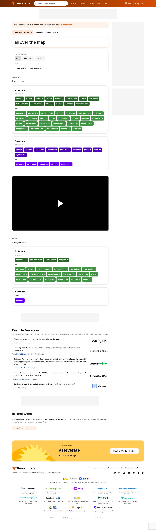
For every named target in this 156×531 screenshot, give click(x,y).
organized (44, 164)
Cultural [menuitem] (91, 3)
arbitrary (29, 99)
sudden (19, 123)
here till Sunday (60, 269)
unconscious (45, 123)
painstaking (64, 150)
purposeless (63, 118)
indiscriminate (37, 104)
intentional (31, 164)
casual (49, 99)
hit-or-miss (20, 118)
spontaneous (97, 118)
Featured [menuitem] (74, 3)
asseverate (69, 450)
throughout (49, 279)
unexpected (73, 123)
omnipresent (50, 260)
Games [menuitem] (82, 3)
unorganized (21, 129)
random (59, 104)
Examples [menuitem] (39, 32)
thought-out (66, 164)
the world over (36, 279)
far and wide (21, 260)
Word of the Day (65, 446)
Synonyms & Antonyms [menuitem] (22, 32)
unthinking (65, 129)
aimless (19, 99)
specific (97, 150)
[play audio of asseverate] (60, 455)
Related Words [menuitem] (52, 32)
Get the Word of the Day (124, 451)
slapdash (69, 104)
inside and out (69, 274)
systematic (20, 155)
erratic (83, 99)
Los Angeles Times (22, 379)
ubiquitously (63, 279)
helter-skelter (22, 104)
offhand (49, 104)
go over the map (65, 25)
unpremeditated (36, 129)
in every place (54, 274)
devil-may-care (84, 113)
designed (20, 164)
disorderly (98, 113)
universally (75, 279)
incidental (33, 118)
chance (60, 113)
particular (77, 150)
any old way (33, 113)
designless (70, 113)
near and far (83, 274)
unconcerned (31, 123)
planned (87, 150)
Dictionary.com (134, 3)
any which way (47, 113)
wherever (87, 279)
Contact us (111, 468)
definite (29, 150)
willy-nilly (77, 129)
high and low (75, 269)
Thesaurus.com (21, 3)
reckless (75, 118)
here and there (36, 260)
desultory (59, 99)
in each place (21, 274)
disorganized (71, 99)
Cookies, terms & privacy (134, 468)
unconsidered (59, 123)
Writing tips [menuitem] (102, 3)
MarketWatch (20, 368)
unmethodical (86, 123)
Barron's (19, 343)
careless (39, 99)
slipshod (85, 118)
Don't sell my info (100, 518)
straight (54, 164)
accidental (20, 113)
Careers (102, 468)
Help (121, 468)
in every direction (37, 274)
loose (52, 118)
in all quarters (89, 269)
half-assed (93, 99)
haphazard (31, 428)
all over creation (43, 269)
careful (19, 150)
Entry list (92, 468)
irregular (43, 118)
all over (31, 269)
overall (94, 274)
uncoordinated (82, 104)
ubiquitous (63, 260)
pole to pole (21, 279)
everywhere (18, 428)
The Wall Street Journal (24, 354)
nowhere (19, 300)
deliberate (39, 150)
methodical (52, 150)
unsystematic (52, 129)
